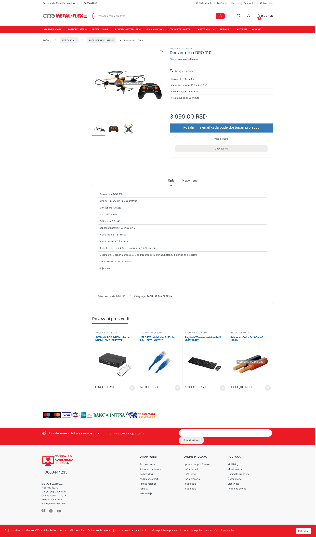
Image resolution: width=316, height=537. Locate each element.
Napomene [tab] (190, 180)
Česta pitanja (235, 478)
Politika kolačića (148, 483)
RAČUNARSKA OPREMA (101, 40)
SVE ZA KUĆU (204, 29)
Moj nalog (268, 3)
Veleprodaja (146, 493)
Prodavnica (249, 3)
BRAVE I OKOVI (100, 29)
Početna (47, 40)
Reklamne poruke (237, 488)
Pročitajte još (266, 388)
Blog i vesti (233, 483)
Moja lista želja (235, 469)
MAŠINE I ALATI (52, 29)
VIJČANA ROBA (154, 29)
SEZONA (224, 29)
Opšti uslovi (190, 474)
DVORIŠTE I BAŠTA (180, 29)
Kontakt (144, 488)
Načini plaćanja (192, 478)
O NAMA (256, 29)
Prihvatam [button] (303, 531)
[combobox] (154, 16)
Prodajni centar (148, 464)
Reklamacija (190, 488)
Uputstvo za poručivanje (197, 464)
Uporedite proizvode (239, 474)
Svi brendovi (146, 474)
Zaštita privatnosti (149, 478)
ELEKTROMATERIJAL (126, 29)
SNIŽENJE (241, 29)
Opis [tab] (171, 180)
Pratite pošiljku (227, 3)
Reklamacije (190, 483)
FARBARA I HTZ (76, 29)
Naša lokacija (205, 3)
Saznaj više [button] (227, 530)
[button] (161, 51)
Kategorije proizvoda (150, 469)
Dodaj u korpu (132, 388)
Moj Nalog (233, 464)
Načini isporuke (192, 469)
